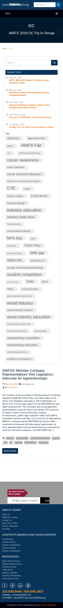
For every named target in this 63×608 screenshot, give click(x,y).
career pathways (15, 167)
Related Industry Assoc (12, 564)
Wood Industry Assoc (11, 561)
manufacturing (13, 224)
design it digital (15, 196)
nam (32, 238)
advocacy (13, 138)
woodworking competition (23, 338)
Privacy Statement (10, 526)
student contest (12, 282)
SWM (30, 281)
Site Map (6, 529)
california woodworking (29, 153)
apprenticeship (36, 138)
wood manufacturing (16, 331)
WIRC (10, 289)
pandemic (11, 246)
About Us (6, 514)
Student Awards (9, 542)
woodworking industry (17, 352)
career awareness (23, 160)
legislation (18, 442)
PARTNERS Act (30, 442)
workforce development (19, 359)
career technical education (24, 174)
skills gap (37, 253)
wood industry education (28, 317)
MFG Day (14, 238)
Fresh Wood (39, 195)
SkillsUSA (14, 260)
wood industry (20, 303)
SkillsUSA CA (37, 260)
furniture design (16, 203)
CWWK (27, 189)
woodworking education (22, 345)
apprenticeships (22, 438)
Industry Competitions (11, 551)
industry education (24, 210)
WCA (45, 281)
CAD (8, 153)
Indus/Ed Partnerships (11, 575)
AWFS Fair (31, 145)
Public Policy (32, 245)
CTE (11, 188)
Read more (10, 451)
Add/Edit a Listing (9, 517)
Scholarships (7, 539)
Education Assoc (9, 567)
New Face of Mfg (9, 523)
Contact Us (7, 520)
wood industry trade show (19, 324)
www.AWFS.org (20, 598)
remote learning (14, 253)
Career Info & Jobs (10, 578)
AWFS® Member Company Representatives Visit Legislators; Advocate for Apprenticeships (28, 374)
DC (11, 442)
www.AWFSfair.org (37, 598)
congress (55, 438)
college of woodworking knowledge (23, 181)
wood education (30, 289)
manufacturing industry (19, 231)
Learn (15, 4)
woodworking (40, 331)
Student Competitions (11, 545)
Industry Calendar (9, 573)
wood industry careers (20, 310)
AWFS (10, 146)
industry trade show (21, 217)
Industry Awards (9, 548)
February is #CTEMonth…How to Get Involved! (30, 117)
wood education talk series (19, 296)
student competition (24, 274)
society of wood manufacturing (25, 267)
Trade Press (7, 570)
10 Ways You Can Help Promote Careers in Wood (31, 127)
